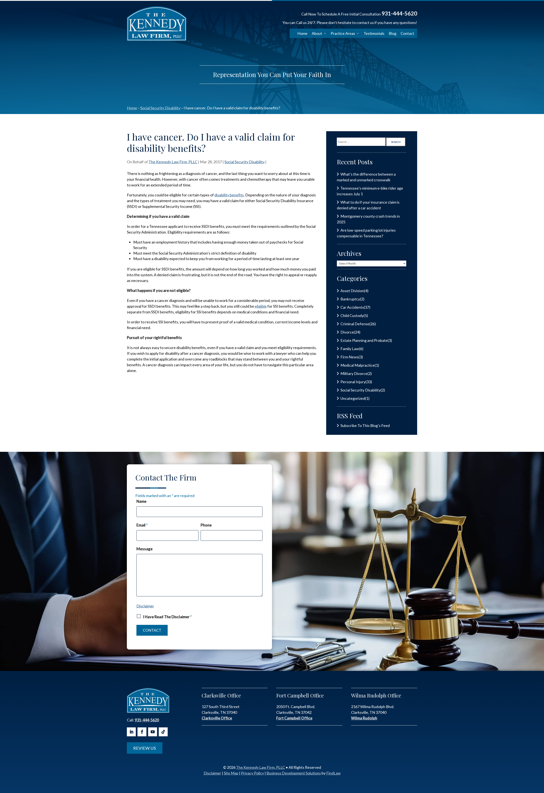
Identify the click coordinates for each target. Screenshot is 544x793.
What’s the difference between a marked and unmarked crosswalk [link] (366, 177)
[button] (131, 731)
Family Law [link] (349, 348)
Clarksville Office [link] (217, 718)
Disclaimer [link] (212, 773)
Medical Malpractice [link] (357, 365)
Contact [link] (407, 33)
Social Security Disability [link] (244, 161)
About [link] (317, 33)
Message (144, 549)
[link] (156, 23)
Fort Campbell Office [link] (294, 718)
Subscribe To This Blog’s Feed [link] (365, 425)
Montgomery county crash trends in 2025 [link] (368, 219)
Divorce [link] (347, 332)
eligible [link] (261, 306)
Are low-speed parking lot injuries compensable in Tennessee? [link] (366, 233)
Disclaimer (145, 606)
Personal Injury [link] (353, 381)
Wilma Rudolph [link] (364, 718)
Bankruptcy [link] (350, 299)
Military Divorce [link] (353, 373)
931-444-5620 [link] (399, 13)
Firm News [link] (349, 357)
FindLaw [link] (333, 773)
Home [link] (302, 33)
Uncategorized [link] (352, 398)
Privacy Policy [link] (252, 773)
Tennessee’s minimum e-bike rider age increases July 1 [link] (370, 191)
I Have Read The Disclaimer (167, 616)
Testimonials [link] (374, 33)
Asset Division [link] (352, 290)
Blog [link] (392, 33)
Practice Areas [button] (343, 33)
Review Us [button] (144, 748)
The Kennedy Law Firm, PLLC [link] (173, 161)
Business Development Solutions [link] (293, 773)
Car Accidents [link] (352, 307)
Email (142, 525)
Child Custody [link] (352, 315)
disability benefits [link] (229, 195)
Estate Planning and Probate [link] (364, 340)
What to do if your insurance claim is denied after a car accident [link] (368, 205)
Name (141, 501)
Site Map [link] (231, 773)
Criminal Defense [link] (354, 323)
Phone (206, 525)
